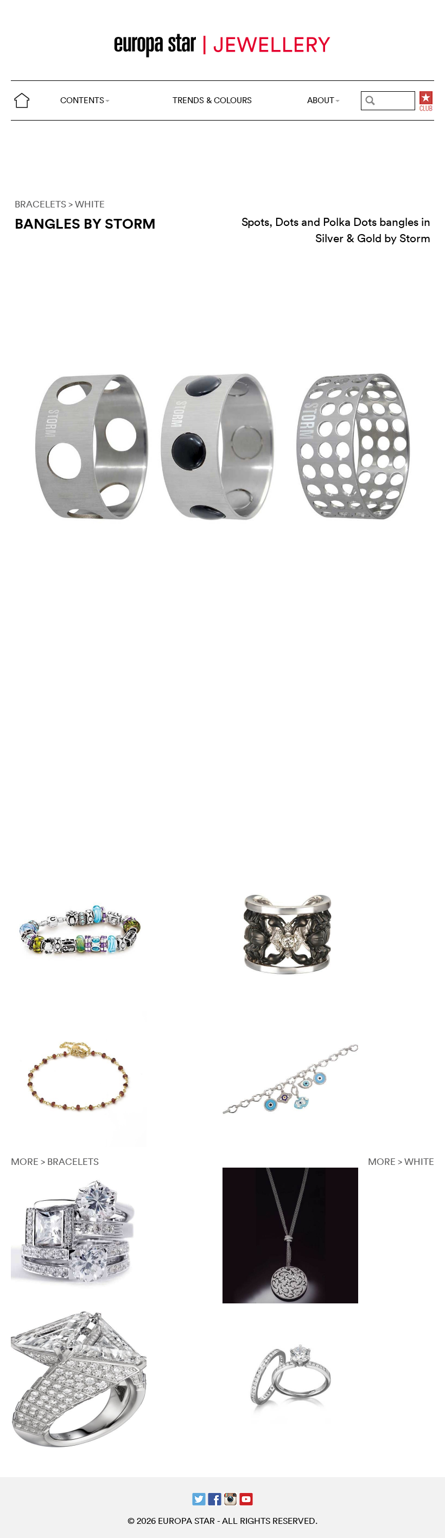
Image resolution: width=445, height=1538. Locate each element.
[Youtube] (246, 1497)
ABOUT (320, 100)
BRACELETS (40, 204)
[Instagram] (230, 1497)
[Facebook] (214, 1497)
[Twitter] (199, 1497)
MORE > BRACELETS (55, 1161)
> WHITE (86, 204)
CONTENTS (82, 100)
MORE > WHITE (401, 1161)
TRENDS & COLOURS (212, 100)
